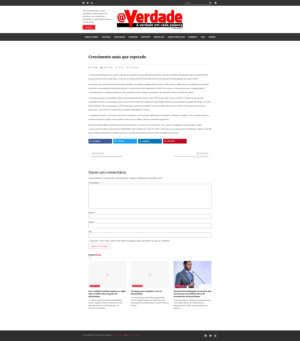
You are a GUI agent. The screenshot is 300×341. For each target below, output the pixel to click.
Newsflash (159, 37)
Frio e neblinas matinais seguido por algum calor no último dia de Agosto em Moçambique (107, 294)
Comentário (94, 183)
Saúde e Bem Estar (176, 37)
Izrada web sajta (133, 335)
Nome (91, 212)
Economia (133, 37)
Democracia (119, 37)
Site (90, 231)
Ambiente (192, 37)
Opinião (212, 37)
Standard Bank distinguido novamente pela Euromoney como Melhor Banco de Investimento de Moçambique (192, 294)
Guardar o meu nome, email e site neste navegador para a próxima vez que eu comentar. (130, 241)
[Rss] (92, 3)
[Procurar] (210, 2)
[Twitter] (88, 3)
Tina (203, 37)
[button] (100, 141)
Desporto (145, 37)
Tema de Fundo (91, 37)
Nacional (106, 37)
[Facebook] (83, 3)
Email (91, 222)
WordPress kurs (118, 335)
